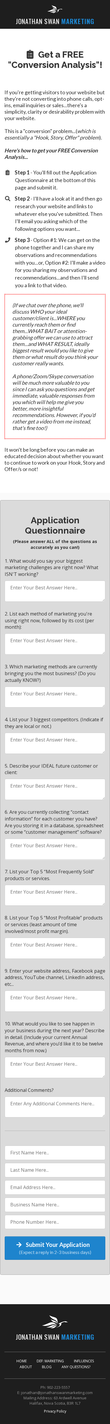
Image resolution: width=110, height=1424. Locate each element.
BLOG (47, 1366)
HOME (21, 1361)
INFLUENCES (84, 1361)
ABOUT (26, 1366)
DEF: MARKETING (50, 1361)
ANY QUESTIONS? (76, 1366)
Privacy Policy (55, 1411)
